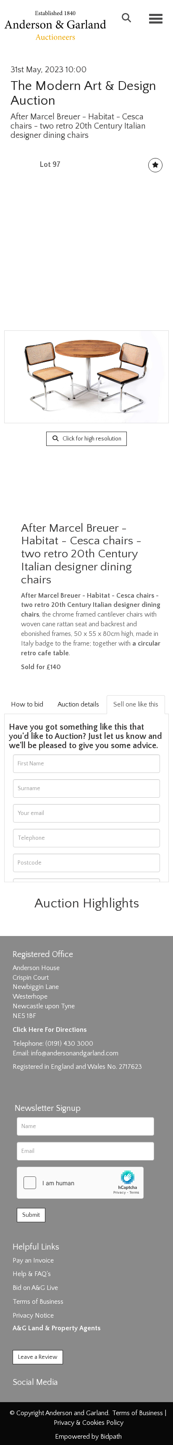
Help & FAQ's (32, 1274)
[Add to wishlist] (155, 165)
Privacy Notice (33, 1315)
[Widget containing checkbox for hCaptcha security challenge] (80, 1183)
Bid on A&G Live (35, 1288)
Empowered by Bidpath (88, 1436)
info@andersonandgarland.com (74, 1053)
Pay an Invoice (33, 1260)
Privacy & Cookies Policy (88, 1423)
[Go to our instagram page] (55, 1397)
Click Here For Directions (49, 1030)
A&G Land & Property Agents (56, 1328)
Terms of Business (38, 1301)
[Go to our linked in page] (38, 1397)
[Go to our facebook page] (21, 1397)
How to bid (27, 704)
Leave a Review (38, 1357)
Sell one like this (135, 704)
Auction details (78, 704)
